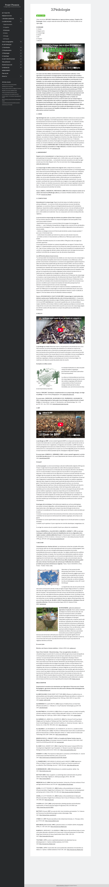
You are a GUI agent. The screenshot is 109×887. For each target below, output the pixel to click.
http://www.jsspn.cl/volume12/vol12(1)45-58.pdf (53, 757)
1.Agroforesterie (7, 24)
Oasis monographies (7, 41)
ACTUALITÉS (6, 13)
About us (4, 76)
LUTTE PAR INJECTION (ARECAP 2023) (10, 94)
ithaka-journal (76, 679)
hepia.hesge (43, 604)
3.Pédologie (6, 30)
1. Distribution (6, 47)
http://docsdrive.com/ (73, 765)
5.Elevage (5, 36)
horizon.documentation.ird (57, 538)
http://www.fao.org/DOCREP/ (45, 807)
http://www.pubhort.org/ (52, 821)
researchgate (77, 715)
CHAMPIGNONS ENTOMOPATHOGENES (11, 102)
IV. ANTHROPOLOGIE (8, 59)
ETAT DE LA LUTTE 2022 (7, 104)
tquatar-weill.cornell (44, 700)
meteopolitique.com (44, 690)
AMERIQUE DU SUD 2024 (7, 86)
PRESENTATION (7, 15)
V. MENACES (5, 67)
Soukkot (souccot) (7, 64)
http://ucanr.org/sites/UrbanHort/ (71, 792)
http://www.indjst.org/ (62, 734)
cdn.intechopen (43, 707)
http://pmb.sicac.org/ (45, 771)
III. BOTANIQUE (6, 44)
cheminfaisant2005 (44, 458)
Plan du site (5, 73)
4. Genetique (5, 56)
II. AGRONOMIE (6, 21)
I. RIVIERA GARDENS (8, 18)
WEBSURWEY (6, 70)
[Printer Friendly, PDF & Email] (40, 16)
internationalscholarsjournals (60, 404)
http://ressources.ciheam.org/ (59, 826)
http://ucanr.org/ (49, 799)
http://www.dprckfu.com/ (46, 836)
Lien (41, 23)
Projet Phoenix (12, 5)
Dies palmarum (6, 62)
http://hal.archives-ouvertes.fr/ (47, 815)
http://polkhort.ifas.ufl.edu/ (65, 784)
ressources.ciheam (46, 194)
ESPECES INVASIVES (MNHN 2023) (9, 92)
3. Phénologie (5, 53)
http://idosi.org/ (63, 725)
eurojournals (60, 742)
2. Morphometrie (6, 50)
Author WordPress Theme (62, 885)
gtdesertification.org (68, 394)
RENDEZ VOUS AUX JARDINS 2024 (9, 90)
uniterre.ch (73, 648)
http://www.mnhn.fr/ (45, 778)
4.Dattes (5, 33)
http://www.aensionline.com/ (68, 750)
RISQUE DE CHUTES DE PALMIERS (9, 84)
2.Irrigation (6, 27)
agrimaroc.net (56, 148)
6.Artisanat (6, 38)
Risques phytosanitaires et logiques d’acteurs (11, 88)
